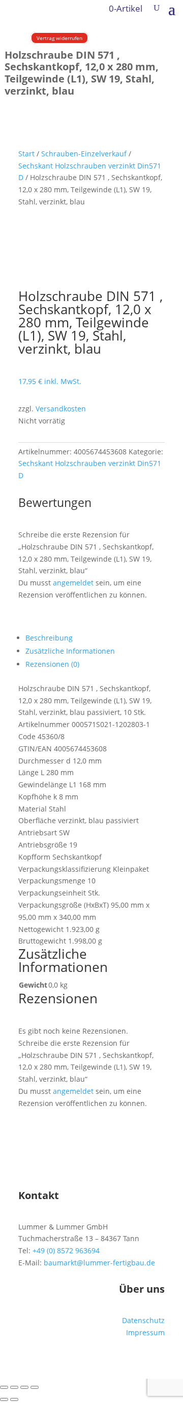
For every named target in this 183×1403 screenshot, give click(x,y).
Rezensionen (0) (52, 664)
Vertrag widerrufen (59, 37)
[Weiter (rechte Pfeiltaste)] (14, 1399)
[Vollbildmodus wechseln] (14, 1387)
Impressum (145, 1332)
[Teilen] (24, 1387)
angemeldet (73, 582)
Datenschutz (143, 1320)
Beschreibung (49, 638)
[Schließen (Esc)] (34, 1387)
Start (26, 153)
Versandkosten (61, 408)
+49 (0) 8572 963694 (66, 1250)
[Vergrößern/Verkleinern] (4, 1387)
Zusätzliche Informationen (70, 651)
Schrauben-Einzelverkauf (84, 153)
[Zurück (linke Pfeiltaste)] (4, 1399)
